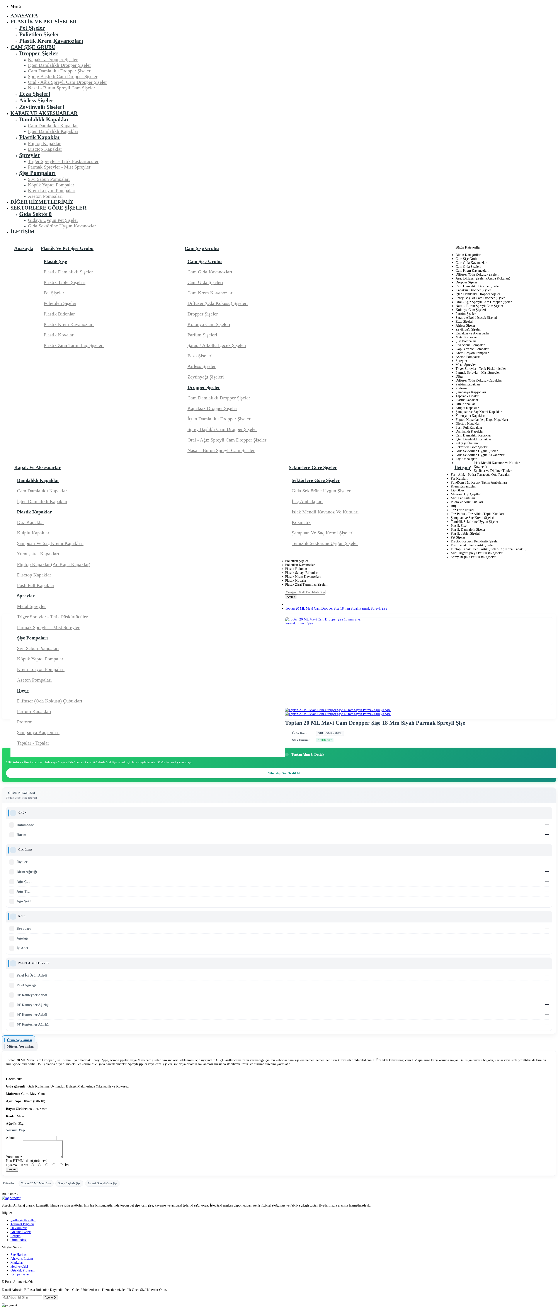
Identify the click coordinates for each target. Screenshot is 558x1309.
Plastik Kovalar (58, 334)
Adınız (10, 1138)
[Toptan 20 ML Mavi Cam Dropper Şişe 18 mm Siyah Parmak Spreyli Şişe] (338, 710)
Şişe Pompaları (32, 638)
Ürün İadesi (18, 1240)
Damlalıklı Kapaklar (38, 480)
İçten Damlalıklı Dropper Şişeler (218, 418)
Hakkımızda (18, 1228)
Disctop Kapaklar (34, 575)
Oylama (11, 1165)
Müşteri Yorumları (20, 1046)
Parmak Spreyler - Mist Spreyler (48, 627)
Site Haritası (18, 1254)
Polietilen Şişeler (60, 303)
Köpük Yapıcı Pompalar (40, 658)
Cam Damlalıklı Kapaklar (42, 490)
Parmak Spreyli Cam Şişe (102, 1183)
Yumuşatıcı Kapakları (38, 553)
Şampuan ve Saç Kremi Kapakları (50, 543)
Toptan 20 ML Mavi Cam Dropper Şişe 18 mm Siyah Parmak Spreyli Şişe (336, 608)
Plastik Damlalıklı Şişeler (68, 271)
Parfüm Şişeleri (202, 334)
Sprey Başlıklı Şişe (69, 1183)
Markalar (16, 1262)
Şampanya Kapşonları (38, 732)
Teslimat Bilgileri (22, 1224)
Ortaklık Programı (22, 1270)
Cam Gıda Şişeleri (205, 282)
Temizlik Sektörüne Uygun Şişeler (325, 543)
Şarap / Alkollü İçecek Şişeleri (216, 345)
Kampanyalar (19, 1274)
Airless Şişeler (201, 366)
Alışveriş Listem (21, 1258)
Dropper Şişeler (202, 314)
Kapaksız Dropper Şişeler (212, 408)
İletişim (15, 1236)
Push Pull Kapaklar (35, 585)
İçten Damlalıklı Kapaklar (42, 501)
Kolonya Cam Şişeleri (208, 324)
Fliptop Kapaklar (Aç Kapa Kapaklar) (53, 564)
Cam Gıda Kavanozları (209, 271)
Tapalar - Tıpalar (33, 743)
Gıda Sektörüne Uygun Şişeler (321, 490)
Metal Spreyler (31, 606)
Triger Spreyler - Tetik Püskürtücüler (52, 616)
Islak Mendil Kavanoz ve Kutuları (325, 512)
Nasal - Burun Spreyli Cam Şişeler (221, 450)
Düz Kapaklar (30, 522)
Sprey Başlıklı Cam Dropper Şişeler (222, 429)
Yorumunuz (14, 1157)
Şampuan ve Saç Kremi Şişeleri (323, 532)
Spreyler (26, 595)
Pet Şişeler (54, 292)
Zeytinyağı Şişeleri (205, 377)
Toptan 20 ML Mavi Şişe (36, 1183)
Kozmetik (301, 522)
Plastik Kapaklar (34, 512)
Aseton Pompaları (34, 680)
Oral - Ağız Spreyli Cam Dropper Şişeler (226, 440)
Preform (24, 721)
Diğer (23, 690)
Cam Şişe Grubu (204, 261)
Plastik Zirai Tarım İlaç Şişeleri (74, 345)
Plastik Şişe (55, 261)
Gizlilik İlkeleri (20, 1232)
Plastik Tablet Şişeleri (64, 282)
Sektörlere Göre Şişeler (316, 480)
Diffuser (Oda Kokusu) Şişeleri (217, 303)
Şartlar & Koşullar (23, 1220)
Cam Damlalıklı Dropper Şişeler (218, 398)
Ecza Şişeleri (200, 355)
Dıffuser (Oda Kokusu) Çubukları (49, 701)
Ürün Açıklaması (19, 1040)
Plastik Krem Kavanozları (69, 324)
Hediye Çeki (19, 1266)
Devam (12, 1169)
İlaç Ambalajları (307, 501)
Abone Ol (50, 1297)
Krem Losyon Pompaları (41, 669)
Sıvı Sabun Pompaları (38, 648)
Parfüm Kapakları (34, 711)
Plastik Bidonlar (59, 314)
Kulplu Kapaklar (33, 532)
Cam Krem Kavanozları (210, 292)
